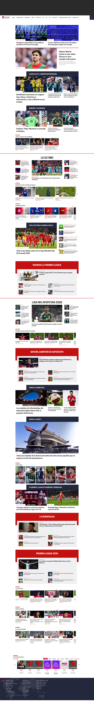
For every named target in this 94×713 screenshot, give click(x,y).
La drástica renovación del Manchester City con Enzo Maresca (55, 562)
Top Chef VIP (24, 685)
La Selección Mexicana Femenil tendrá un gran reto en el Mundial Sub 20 (70, 245)
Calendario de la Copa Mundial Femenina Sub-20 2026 (69, 226)
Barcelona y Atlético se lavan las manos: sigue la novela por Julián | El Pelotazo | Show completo (36, 600)
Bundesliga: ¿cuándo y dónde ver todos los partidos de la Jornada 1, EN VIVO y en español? (36, 148)
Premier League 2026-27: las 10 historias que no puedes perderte (55, 273)
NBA (46, 17)
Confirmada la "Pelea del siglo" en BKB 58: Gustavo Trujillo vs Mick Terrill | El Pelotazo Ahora (51, 600)
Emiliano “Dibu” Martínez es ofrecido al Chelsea (33, 579)
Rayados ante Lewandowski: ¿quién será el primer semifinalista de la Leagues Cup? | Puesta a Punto (51, 621)
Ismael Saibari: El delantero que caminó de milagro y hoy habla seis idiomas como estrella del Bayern (35, 537)
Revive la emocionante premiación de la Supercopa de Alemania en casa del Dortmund (34, 372)
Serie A (32, 17)
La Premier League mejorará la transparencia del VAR (64, 291)
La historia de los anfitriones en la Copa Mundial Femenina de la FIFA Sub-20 (70, 240)
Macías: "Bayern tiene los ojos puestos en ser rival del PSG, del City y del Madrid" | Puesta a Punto (64, 537)
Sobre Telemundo (8, 688)
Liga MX (13, 17)
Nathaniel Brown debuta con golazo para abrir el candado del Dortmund (64, 372)
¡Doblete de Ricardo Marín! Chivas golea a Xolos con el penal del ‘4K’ (51, 342)
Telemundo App (38, 688)
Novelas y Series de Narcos (41, 685)
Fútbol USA (38, 17)
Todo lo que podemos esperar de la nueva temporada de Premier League (35, 285)
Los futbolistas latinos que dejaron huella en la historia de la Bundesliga (64, 543)
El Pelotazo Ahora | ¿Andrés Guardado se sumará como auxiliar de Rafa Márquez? (51, 640)
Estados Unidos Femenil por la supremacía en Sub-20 (69, 233)
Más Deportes (76, 17)
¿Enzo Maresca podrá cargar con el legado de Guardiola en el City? (34, 292)
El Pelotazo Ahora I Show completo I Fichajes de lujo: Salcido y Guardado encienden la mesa (65, 640)
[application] (47, 313)
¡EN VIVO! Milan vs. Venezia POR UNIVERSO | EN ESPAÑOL (36, 216)
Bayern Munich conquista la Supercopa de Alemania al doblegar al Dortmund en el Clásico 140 (55, 360)
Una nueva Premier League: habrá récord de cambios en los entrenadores (64, 285)
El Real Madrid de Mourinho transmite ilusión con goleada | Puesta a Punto (21, 620)
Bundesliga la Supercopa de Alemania (31, 543)
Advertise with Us (25, 680)
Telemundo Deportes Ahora (65, 17)
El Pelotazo (54, 17)
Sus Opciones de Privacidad (12, 683)
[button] (47, 313)
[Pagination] (72, 206)
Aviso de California (9, 685)
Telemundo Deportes (25, 691)
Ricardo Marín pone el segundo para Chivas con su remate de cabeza (65, 342)
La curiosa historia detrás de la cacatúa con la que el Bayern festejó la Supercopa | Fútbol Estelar (64, 379)
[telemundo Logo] (3, 681)
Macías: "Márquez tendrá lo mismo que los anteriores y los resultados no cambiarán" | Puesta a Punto (36, 621)
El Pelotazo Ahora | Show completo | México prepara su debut (22, 640)
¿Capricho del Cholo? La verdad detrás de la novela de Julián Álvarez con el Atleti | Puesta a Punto (65, 621)
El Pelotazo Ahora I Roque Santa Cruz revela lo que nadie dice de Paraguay (36, 640)
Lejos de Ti (24, 688)
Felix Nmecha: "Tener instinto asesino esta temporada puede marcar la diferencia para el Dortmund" (57, 525)
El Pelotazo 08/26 (21, 598)
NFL (43, 17)
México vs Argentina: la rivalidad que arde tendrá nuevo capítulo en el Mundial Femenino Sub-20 (71, 252)
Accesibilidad (8, 690)
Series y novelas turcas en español (42, 680)
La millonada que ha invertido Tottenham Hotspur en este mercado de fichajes (64, 580)
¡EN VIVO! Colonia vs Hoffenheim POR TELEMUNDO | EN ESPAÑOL (51, 216)
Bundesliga (27, 17)
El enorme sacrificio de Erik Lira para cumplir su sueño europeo (44, 306)
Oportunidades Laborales (26, 683)
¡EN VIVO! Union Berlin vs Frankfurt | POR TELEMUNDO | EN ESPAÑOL (65, 216)
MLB (49, 17)
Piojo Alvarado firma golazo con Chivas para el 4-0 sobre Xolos (36, 342)
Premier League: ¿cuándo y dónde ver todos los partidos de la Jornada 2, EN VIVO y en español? (51, 148)
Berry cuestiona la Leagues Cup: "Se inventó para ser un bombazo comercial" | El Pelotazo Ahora (65, 600)
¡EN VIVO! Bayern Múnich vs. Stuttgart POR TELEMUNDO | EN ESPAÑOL (21, 217)
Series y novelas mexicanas (41, 683)
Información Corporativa (10, 691)
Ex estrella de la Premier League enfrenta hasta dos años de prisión (34, 574)
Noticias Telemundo (25, 690)
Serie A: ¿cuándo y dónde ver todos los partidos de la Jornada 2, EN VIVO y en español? (22, 148)
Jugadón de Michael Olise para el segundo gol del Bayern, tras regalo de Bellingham (35, 379)
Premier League (19, 17)
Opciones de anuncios (9, 680)
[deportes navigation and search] (92, 17)
